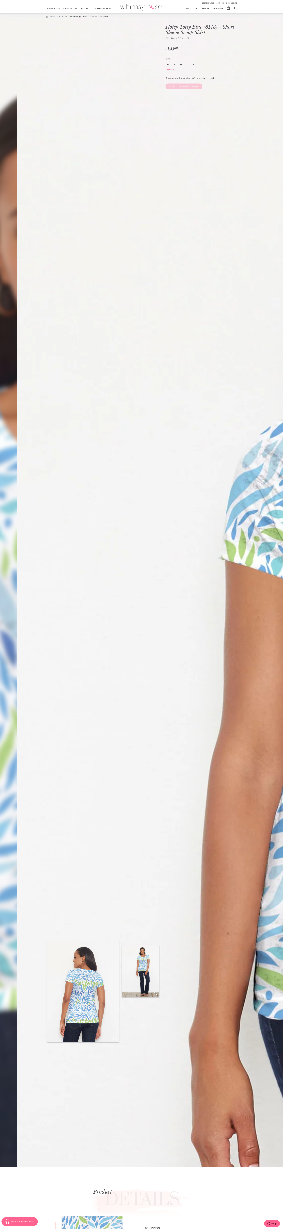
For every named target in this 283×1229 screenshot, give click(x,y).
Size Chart (170, 69)
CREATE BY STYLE (55, 6)
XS (168, 64)
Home (52, 17)
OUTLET (205, 8)
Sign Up (234, 3)
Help (218, 3)
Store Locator (208, 3)
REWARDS (218, 8)
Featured (68, 8)
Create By (51, 8)
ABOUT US (191, 8)
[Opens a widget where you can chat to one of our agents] (272, 1224)
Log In (224, 3)
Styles (84, 8)
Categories (101, 8)
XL (194, 64)
